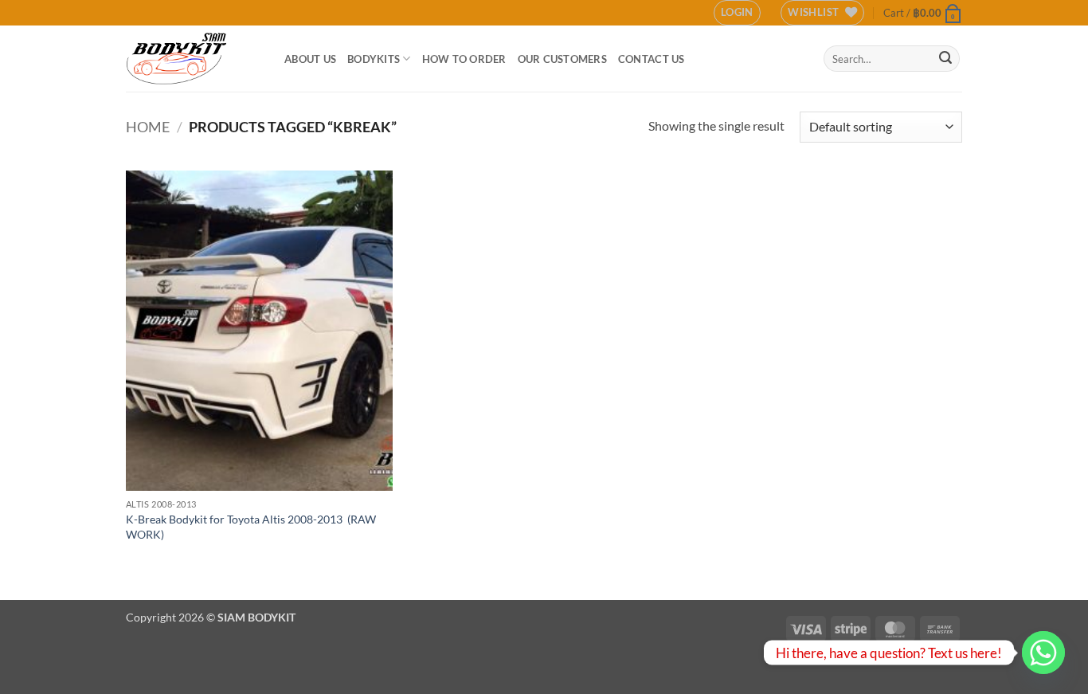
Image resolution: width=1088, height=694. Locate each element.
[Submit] (945, 59)
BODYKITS (373, 59)
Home (148, 126)
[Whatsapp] (1043, 652)
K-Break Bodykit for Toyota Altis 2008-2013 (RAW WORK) (251, 526)
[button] (737, 12)
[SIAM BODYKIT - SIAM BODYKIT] (193, 58)
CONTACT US (651, 59)
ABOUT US (310, 59)
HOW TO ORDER (464, 59)
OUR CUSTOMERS (562, 59)
